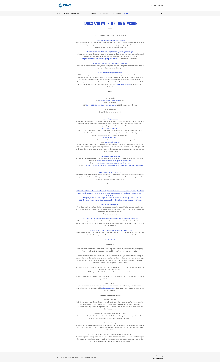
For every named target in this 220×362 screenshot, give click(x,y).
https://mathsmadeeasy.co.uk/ (110, 156)
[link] (65, 5)
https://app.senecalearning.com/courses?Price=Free (110, 63)
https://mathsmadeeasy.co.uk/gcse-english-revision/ (113, 163)
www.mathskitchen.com (112, 142)
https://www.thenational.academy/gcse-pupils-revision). (100, 59)
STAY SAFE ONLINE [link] (89, 13)
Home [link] (59, 13)
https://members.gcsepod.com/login (110, 73)
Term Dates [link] (116, 13)
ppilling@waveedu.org (124, 84)
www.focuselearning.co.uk (109, 205)
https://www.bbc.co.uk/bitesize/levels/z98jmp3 (110, 40)
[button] (127, 13)
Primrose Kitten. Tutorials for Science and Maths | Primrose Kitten (110, 230)
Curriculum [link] (104, 13)
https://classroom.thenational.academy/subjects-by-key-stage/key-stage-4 (110, 52)
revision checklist (110, 239)
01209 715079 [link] (157, 5)
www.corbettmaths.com (110, 128)
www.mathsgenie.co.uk (110, 119)
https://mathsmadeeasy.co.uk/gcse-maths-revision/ (114, 161)
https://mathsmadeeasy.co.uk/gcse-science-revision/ (100, 165)
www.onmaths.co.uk (110, 137)
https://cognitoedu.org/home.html (110, 172)
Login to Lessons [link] (71, 13)
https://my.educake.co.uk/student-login (130, 165)
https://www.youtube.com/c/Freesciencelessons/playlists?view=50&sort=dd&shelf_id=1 (110, 219)
